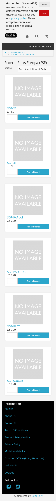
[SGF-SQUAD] (28, 364)
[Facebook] (8, 487)
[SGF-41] (28, 146)
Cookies (9, 472)
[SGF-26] (28, 91)
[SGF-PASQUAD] (28, 255)
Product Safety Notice (17, 437)
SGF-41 (11, 163)
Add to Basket (33, 117)
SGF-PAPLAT (15, 217)
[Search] (37, 36)
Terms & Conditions (16, 430)
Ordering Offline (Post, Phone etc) (24, 458)
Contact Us (11, 423)
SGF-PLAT (13, 326)
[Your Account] (27, 36)
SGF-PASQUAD (16, 272)
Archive (9, 409)
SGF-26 (11, 108)
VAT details (11, 465)
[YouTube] (18, 487)
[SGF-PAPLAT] (28, 200)
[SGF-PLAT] (28, 309)
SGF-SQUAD (15, 381)
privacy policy (19, 18)
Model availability (15, 451)
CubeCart (36, 496)
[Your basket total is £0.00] (46, 36)
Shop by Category (39, 46)
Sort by (8, 67)
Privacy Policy (12, 444)
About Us (10, 416)
